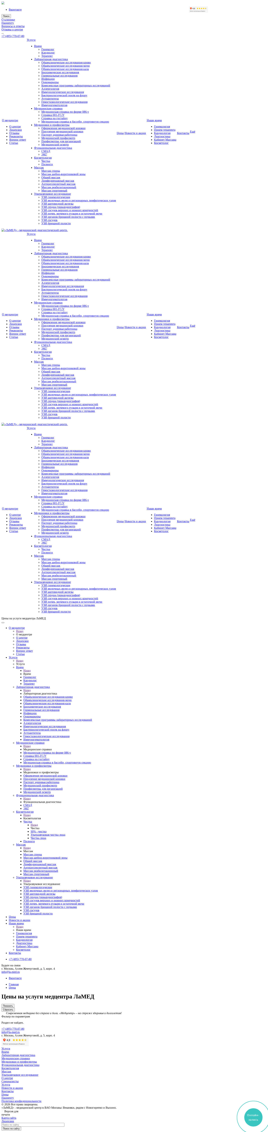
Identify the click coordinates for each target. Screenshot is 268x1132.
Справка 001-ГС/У (52, 115)
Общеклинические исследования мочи (65, 65)
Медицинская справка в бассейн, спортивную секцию (75, 121)
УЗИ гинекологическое (55, 197)
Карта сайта (8, 1117)
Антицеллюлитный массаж (58, 184)
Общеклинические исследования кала (65, 69)
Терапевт (47, 55)
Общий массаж (50, 177)
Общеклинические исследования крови (66, 62)
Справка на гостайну (54, 118)
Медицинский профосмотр (58, 138)
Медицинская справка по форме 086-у (65, 111)
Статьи (13, 142)
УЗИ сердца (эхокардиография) (60, 207)
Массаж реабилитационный (58, 187)
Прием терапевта (164, 129)
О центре (15, 126)
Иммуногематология (54, 105)
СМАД (45, 151)
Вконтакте (15, 9)
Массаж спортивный (54, 190)
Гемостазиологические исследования (64, 101)
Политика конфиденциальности (21, 1101)
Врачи (38, 46)
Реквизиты (16, 136)
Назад (19, 631)
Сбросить (8, 1009)
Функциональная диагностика (53, 147)
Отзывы (14, 133)
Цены (120, 133)
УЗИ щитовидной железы (57, 203)
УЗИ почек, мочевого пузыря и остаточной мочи (71, 213)
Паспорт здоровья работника (59, 134)
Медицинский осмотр (55, 144)
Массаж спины (50, 170)
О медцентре (10, 120)
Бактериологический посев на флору (64, 95)
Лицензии (15, 129)
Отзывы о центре (12, 29)
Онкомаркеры (50, 82)
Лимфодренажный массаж (57, 180)
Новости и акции (135, 133)
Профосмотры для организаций (61, 141)
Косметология (43, 157)
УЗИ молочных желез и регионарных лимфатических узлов (78, 200)
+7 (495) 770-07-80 (12, 36)
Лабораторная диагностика (51, 59)
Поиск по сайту (11, 1128)
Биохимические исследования (60, 72)
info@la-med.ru (10, 971)
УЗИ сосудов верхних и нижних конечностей (69, 210)
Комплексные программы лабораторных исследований (75, 85)
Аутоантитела (50, 98)
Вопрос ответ (17, 139)
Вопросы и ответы (13, 26)
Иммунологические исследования (62, 92)
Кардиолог (48, 52)
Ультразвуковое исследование (52, 193)
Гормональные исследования (59, 75)
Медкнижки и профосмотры (51, 124)
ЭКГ (44, 154)
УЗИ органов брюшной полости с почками (68, 216)
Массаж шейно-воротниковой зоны (63, 174)
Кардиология (162, 133)
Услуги (31, 39)
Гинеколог (47, 49)
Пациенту (7, 22)
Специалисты (10, 1081)
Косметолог (161, 142)
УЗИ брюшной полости (56, 223)
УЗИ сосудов (49, 220)
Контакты (183, 133)
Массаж (39, 167)
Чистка (45, 161)
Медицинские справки (48, 108)
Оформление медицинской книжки (63, 128)
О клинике (8, 19)
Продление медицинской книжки (62, 131)
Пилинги (47, 164)
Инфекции (48, 78)
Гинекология (162, 126)
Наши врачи (154, 120)
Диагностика (162, 136)
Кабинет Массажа (165, 139)
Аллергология (50, 88)
